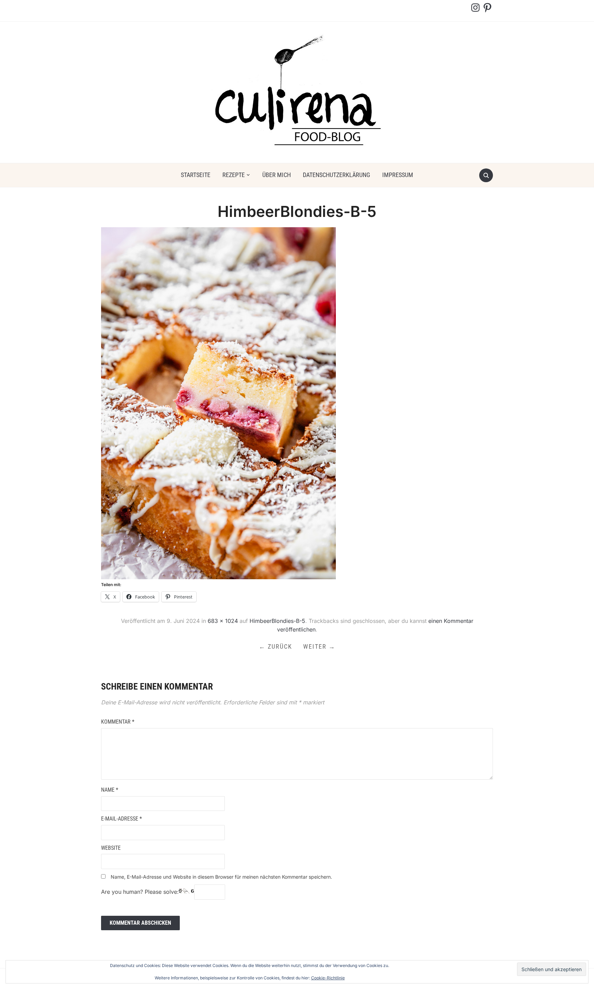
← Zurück (275, 646)
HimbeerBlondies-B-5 (277, 620)
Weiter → (319, 646)
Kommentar (117, 721)
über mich (276, 174)
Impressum (397, 174)
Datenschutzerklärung (336, 174)
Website (111, 848)
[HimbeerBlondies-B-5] (218, 402)
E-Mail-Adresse (121, 818)
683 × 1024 (223, 620)
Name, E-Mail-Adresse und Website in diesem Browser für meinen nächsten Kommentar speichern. (221, 877)
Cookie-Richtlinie (328, 977)
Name (109, 790)
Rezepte (233, 174)
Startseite (195, 174)
